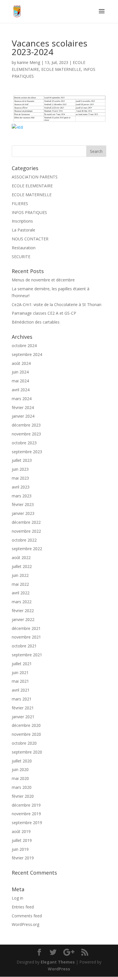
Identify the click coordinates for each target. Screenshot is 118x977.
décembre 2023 (26, 425)
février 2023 (23, 504)
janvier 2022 (23, 619)
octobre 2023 (24, 442)
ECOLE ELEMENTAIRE (32, 185)
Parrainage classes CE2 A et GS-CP (44, 313)
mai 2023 (20, 478)
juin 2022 (20, 575)
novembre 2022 (26, 531)
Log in (17, 898)
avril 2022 (21, 592)
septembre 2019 (27, 822)
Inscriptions (22, 221)
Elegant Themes (58, 962)
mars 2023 (22, 496)
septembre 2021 (27, 654)
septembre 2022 (27, 548)
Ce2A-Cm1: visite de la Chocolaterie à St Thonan (56, 304)
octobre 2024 (24, 345)
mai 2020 (20, 778)
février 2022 (23, 610)
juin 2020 (20, 769)
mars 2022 (22, 601)
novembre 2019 (26, 813)
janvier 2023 (23, 513)
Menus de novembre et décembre (43, 280)
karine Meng (28, 62)
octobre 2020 (24, 743)
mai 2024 (20, 381)
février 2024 (23, 407)
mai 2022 (20, 584)
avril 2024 (21, 389)
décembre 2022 (26, 522)
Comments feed (27, 915)
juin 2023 (20, 469)
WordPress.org (25, 924)
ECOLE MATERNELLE (61, 69)
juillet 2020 (22, 761)
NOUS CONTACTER (30, 239)
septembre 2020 (27, 752)
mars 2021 (22, 699)
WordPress (59, 969)
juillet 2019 (22, 840)
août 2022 (21, 557)
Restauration (24, 247)
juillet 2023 (22, 460)
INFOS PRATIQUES (29, 212)
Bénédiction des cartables (36, 322)
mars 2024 (22, 398)
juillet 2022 (22, 566)
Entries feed (23, 907)
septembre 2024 (27, 354)
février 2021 (23, 708)
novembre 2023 (26, 434)
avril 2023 (21, 487)
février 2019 (23, 858)
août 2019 (21, 831)
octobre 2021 (24, 646)
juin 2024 (20, 372)
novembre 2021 (26, 637)
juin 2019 (20, 849)
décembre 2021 (26, 628)
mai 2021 (20, 681)
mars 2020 (22, 787)
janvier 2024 (23, 416)
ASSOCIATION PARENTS (35, 177)
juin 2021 (20, 672)
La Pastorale (23, 230)
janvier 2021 (23, 716)
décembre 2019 (26, 805)
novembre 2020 (26, 734)
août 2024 (21, 363)
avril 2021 (21, 690)
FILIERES (20, 203)
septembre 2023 (27, 451)
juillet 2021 (22, 663)
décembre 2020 (26, 725)
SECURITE (21, 256)
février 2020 (23, 796)
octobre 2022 (24, 540)
